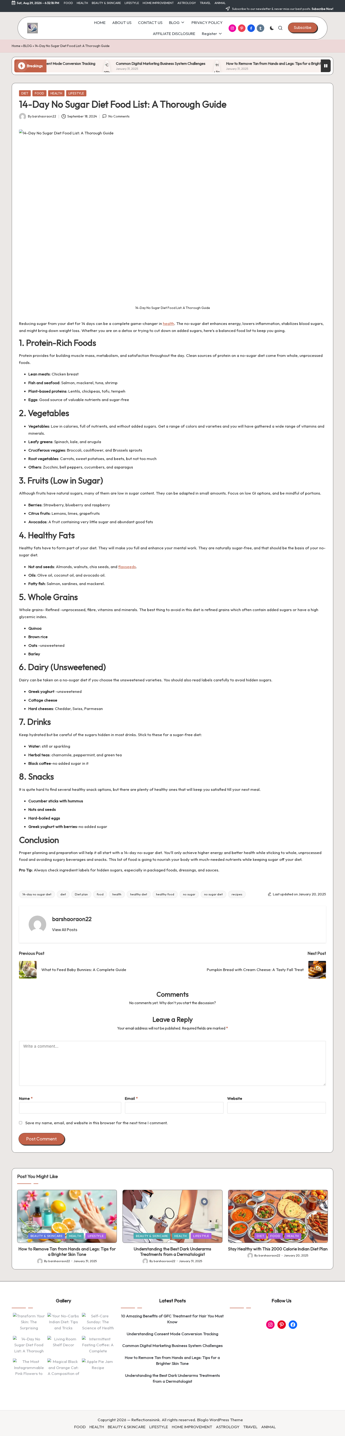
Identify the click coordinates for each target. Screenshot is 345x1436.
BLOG (27, 46)
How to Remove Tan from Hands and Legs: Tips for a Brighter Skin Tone (244, 63)
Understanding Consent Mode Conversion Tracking (172, 1333)
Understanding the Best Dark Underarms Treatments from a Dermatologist (172, 1251)
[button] (302, 27)
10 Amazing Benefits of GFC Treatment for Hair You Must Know (172, 1318)
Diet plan (81, 894)
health (168, 323)
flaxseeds (127, 566)
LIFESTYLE (76, 93)
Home (16, 46)
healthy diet (138, 894)
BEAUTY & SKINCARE (47, 1236)
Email (131, 1098)
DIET (24, 93)
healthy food (165, 894)
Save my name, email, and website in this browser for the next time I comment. (96, 1122)
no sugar (189, 894)
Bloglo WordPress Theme (220, 1419)
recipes (237, 894)
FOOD (39, 93)
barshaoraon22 (72, 918)
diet (63, 894)
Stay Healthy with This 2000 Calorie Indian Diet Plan (278, 1249)
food (100, 894)
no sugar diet (213, 894)
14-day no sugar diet (37, 894)
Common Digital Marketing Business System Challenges (121, 63)
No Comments (118, 116)
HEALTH (56, 93)
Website (234, 1098)
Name (26, 1098)
